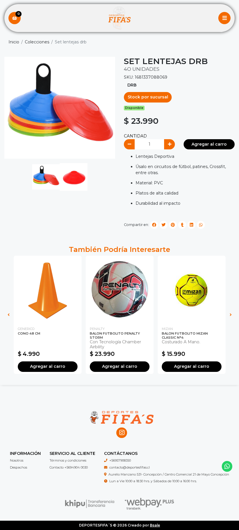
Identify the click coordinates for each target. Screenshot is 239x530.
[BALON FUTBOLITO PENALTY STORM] (120, 290)
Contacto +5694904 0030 (69, 467)
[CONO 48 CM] (48, 290)
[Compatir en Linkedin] (191, 225)
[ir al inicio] (121, 407)
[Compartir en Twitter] (163, 225)
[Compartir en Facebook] (154, 225)
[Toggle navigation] (224, 18)
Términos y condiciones (68, 460)
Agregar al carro (209, 144)
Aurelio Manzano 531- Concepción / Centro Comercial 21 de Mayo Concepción (168, 474)
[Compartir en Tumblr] (182, 225)
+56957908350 (120, 460)
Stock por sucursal (148, 97)
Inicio (13, 42)
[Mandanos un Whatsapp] (227, 466)
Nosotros (16, 460)
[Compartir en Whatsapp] (201, 225)
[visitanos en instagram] (121, 432)
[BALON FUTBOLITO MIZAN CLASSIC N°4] (192, 290)
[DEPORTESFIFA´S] (119, 18)
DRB (131, 85)
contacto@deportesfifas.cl (129, 467)
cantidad (135, 136)
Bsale (155, 525)
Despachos (18, 467)
